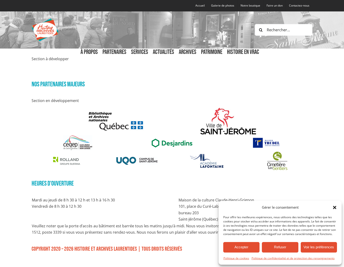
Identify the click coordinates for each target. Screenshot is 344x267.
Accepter (241, 247)
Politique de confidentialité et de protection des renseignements (293, 258)
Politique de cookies (236, 258)
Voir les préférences (319, 247)
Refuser (280, 247)
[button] (334, 207)
